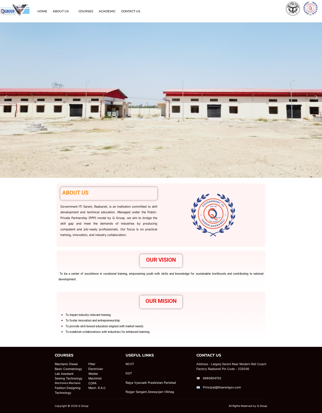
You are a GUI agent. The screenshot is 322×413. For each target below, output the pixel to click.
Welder (93, 374)
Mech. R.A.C (97, 388)
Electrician (95, 369)
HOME (42, 11)
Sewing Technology (68, 378)
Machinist (95, 378)
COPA (92, 383)
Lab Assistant (64, 374)
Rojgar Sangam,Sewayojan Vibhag (150, 392)
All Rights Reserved (240, 405)
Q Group (262, 405)
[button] (6, 97)
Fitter (91, 364)
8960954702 (212, 378)
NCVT (130, 364)
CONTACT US (130, 11)
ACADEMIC (107, 11)
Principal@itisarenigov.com (222, 387)
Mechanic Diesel (66, 364)
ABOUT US (61, 11)
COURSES (85, 11)
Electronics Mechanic (68, 382)
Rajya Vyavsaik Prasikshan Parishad (151, 382)
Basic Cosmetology (68, 369)
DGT (129, 373)
